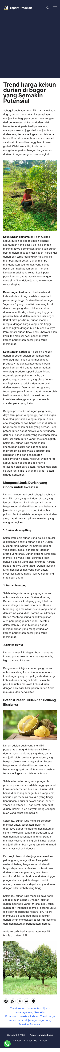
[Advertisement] (30, 46)
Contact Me (19, 1040)
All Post (43, 1040)
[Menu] (55, 7)
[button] (47, 7)
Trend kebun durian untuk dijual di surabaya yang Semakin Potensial (28, 1012)
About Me (32, 1040)
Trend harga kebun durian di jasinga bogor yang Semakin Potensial (32, 1020)
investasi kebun (28, 1016)
